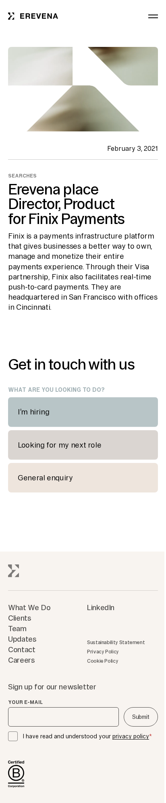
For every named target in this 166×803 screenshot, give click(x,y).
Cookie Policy (102, 661)
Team (17, 628)
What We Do (29, 607)
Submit (140, 717)
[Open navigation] (153, 16)
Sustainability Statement (116, 642)
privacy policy (130, 736)
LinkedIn (100, 607)
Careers (21, 660)
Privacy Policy (103, 651)
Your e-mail (25, 702)
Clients (19, 618)
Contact (21, 649)
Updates (22, 639)
